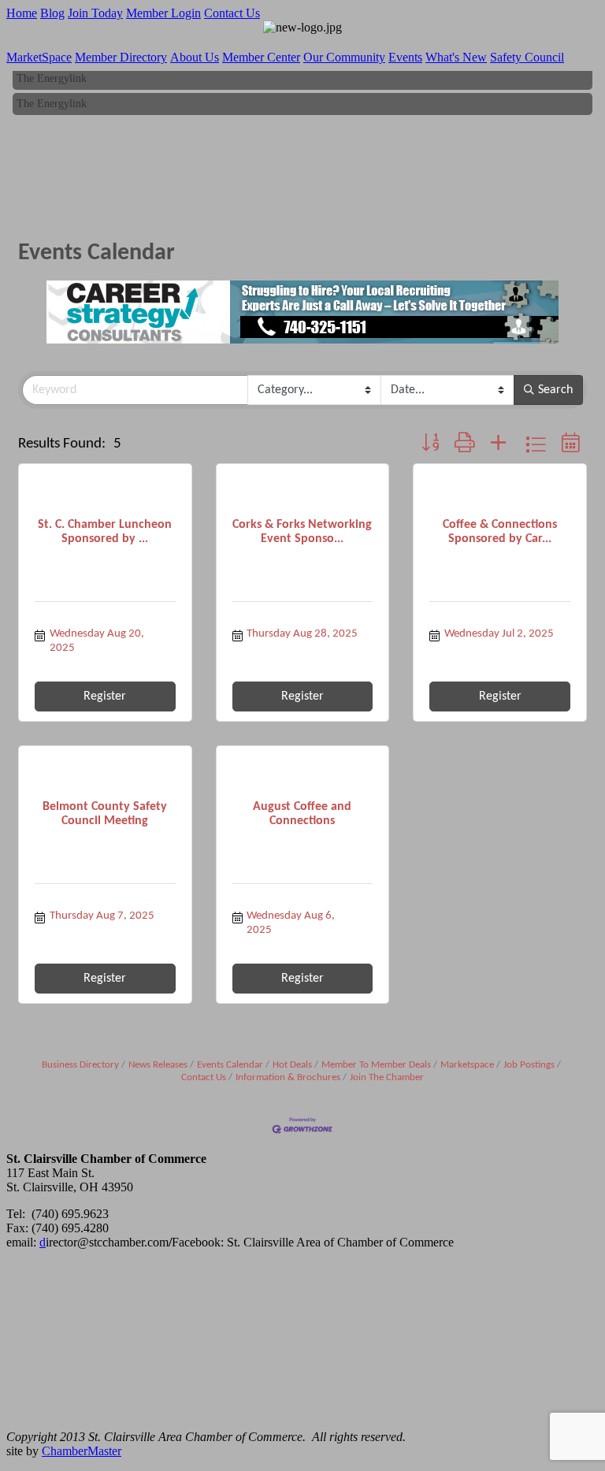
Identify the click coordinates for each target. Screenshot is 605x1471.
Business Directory (80, 1065)
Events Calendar (230, 1065)
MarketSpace (39, 57)
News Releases (157, 1065)
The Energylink (52, 75)
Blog (52, 13)
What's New (456, 57)
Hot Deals (292, 1065)
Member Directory (121, 57)
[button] (430, 445)
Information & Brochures (288, 1077)
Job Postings (529, 1065)
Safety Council (527, 57)
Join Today (95, 13)
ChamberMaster (81, 1451)
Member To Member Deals (376, 1065)
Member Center (261, 57)
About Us (194, 57)
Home (21, 13)
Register (105, 696)
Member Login (163, 13)
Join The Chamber (387, 1077)
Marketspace (467, 1065)
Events (405, 57)
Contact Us (232, 13)
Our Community (344, 57)
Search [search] (555, 390)
